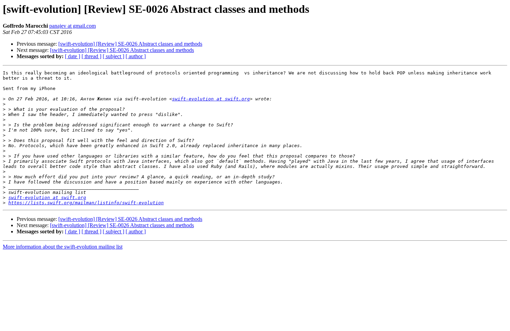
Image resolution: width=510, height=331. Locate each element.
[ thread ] (91, 56)
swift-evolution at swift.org (211, 98)
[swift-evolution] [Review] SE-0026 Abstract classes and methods (130, 44)
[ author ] (136, 56)
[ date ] (72, 56)
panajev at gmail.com (72, 26)
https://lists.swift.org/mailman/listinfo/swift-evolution (86, 202)
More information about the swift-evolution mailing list (62, 247)
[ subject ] (113, 56)
